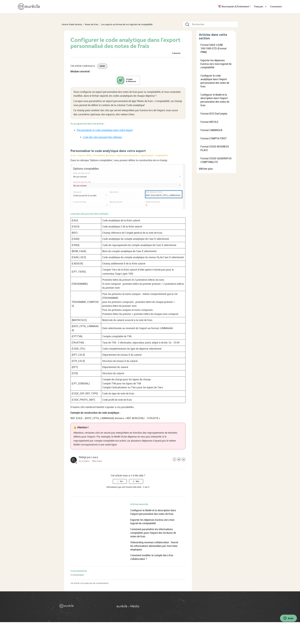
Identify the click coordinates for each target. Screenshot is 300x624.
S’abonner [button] (176, 53)
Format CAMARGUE (211, 130)
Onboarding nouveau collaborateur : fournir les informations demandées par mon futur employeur (154, 546)
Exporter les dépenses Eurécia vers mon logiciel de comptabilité (215, 64)
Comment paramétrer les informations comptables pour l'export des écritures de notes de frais (153, 533)
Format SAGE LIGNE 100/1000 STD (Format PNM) (213, 48)
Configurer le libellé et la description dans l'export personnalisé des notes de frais (214, 100)
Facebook (174, 459)
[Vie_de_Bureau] (178, 607)
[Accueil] (29, 6)
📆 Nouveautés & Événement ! (234, 6)
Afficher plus (206, 168)
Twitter (179, 459)
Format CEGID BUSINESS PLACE (214, 148)
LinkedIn (183, 459)
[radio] (120, 481)
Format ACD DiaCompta (213, 113)
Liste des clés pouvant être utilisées (102, 137)
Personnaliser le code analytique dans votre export (105, 130)
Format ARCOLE (209, 121)
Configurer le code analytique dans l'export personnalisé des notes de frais (214, 81)
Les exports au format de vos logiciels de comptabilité (127, 24)
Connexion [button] (276, 6)
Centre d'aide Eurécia (72, 24)
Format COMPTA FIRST (213, 138)
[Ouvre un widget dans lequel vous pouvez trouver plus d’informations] (288, 618)
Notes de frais (91, 24)
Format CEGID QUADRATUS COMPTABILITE (216, 160)
